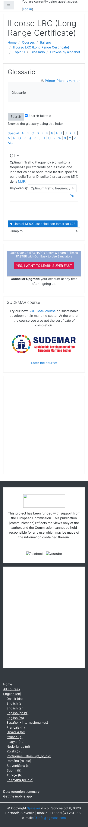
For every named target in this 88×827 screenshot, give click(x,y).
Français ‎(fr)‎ (16, 727)
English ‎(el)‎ (15, 703)
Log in (27, 9)
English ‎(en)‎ (12, 694)
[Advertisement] (44, 426)
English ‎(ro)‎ (15, 718)
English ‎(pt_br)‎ (17, 713)
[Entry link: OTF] (73, 195)
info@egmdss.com (52, 818)
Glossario (38, 52)
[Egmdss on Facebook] (35, 553)
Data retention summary (21, 792)
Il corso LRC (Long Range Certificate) (41, 47)
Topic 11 (19, 52)
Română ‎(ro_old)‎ (19, 761)
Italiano (45, 42)
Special (13, 133)
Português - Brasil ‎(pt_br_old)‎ (29, 756)
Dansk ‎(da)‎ (15, 699)
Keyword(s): (19, 188)
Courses (28, 42)
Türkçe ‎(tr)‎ (14, 775)
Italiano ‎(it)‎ (14, 737)
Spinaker (33, 808)
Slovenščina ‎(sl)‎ (19, 766)
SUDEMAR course (42, 311)
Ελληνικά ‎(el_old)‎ (20, 780)
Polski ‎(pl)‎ (14, 751)
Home (12, 42)
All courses (11, 689)
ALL (10, 143)
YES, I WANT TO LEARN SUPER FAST (44, 266)
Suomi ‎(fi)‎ (14, 770)
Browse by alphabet (65, 52)
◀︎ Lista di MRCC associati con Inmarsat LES (43, 224)
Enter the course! (44, 363)
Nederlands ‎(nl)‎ (18, 747)
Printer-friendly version (62, 81)
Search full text (39, 116)
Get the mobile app (17, 796)
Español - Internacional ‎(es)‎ (27, 722)
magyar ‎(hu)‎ (16, 742)
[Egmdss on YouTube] (54, 553)
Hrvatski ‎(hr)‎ (16, 732)
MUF (21, 181)
